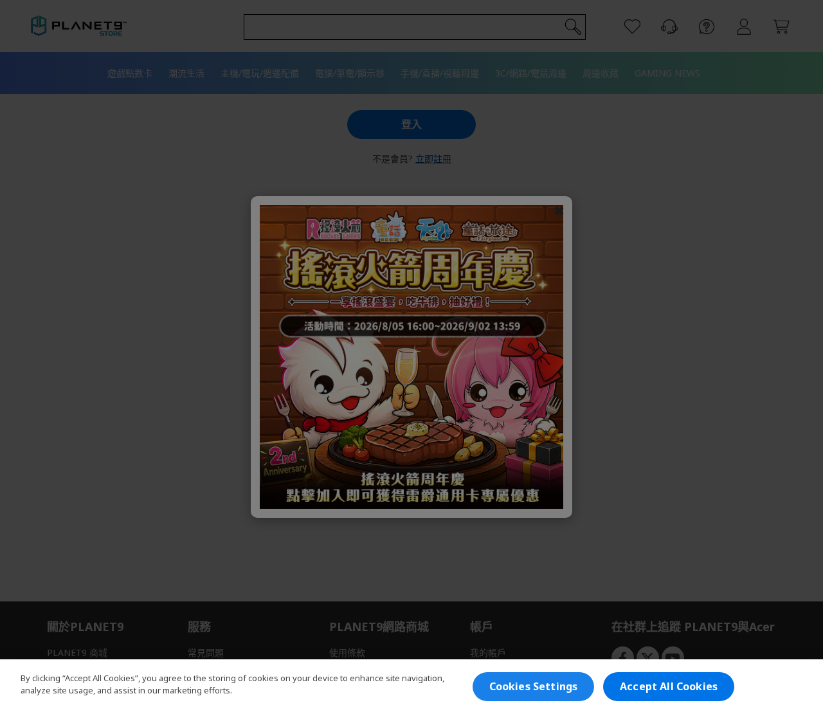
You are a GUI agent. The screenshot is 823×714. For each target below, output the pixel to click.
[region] (411, 686)
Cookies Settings (533, 686)
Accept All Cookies (669, 686)
